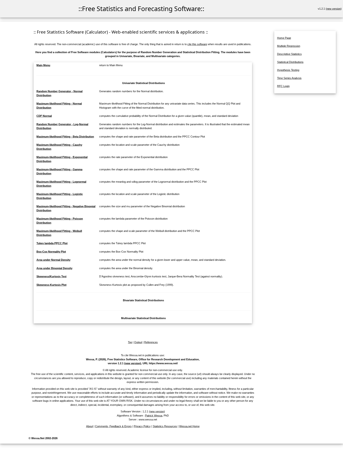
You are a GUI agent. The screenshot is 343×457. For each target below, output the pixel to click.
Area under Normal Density (53, 259)
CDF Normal (44, 115)
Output (138, 342)
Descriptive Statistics (289, 53)
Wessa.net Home (189, 426)
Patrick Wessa (153, 415)
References (151, 342)
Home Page (284, 37)
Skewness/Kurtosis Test (51, 276)
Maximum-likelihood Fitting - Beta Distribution (65, 136)
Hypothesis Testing (288, 70)
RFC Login (283, 86)
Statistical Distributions (290, 62)
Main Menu (43, 65)
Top (130, 342)
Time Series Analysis (289, 78)
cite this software (197, 44)
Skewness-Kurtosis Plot (51, 284)
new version (334, 8)
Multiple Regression (288, 45)
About (89, 426)
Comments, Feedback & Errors (113, 426)
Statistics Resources (165, 426)
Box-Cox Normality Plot (51, 251)
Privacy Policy (142, 426)
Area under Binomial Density (54, 268)
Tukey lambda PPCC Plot (52, 243)
